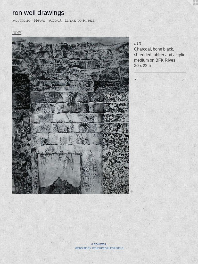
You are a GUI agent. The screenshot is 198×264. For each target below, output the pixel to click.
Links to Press (80, 20)
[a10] (70, 115)
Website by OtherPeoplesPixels (99, 248)
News (40, 20)
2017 (16, 32)
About (55, 20)
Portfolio (21, 20)
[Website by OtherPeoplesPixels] (187, 10)
